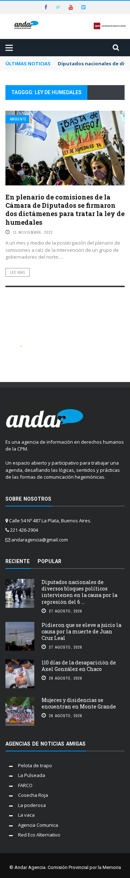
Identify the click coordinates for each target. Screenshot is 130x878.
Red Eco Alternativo (39, 834)
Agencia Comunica (38, 825)
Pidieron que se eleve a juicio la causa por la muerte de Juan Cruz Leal (81, 631)
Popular (49, 561)
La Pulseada (31, 775)
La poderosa (32, 805)
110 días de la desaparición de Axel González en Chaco (79, 665)
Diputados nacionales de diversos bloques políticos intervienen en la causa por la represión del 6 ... (79, 592)
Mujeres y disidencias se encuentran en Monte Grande (79, 703)
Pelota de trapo (35, 765)
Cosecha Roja (33, 795)
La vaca (26, 815)
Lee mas (17, 272)
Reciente (17, 561)
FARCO (25, 785)
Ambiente (18, 119)
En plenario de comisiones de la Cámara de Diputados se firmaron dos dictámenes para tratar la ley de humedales (65, 210)
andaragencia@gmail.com (39, 539)
